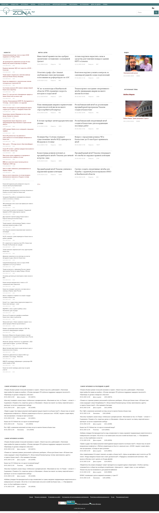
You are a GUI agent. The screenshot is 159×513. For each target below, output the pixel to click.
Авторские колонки (60, 4)
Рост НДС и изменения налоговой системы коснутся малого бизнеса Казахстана (29, 427)
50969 (138, 121)
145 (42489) (31, 407)
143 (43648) (30, 429)
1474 (14, 166)
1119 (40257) (108, 461)
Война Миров (129, 94)
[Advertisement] (79, 31)
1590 (14, 72)
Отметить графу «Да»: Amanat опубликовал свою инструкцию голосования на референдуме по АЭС (53, 75)
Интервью (24, 4)
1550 (14, 247)
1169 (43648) (106, 413)
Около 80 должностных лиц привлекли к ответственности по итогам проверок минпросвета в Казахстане (17, 137)
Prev (125, 62)
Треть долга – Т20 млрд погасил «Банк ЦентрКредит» (18, 144)
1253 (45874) (108, 397)
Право (105, 4)
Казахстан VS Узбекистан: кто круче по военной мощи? (21, 421)
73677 (98, 145)
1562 (14, 293)
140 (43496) (31, 459)
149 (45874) (31, 449)
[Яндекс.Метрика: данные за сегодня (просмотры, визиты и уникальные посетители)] (95, 504)
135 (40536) (31, 486)
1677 (13, 365)
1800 (14, 85)
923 (97, 177)
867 (97, 64)
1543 (13, 371)
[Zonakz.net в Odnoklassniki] (148, 9)
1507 (14, 312)
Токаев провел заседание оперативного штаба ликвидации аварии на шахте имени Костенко (92, 91)
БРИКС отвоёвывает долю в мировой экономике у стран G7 (99, 475)
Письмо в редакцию (41, 497)
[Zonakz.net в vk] (150, 9)
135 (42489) (31, 476)
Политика (4, 4)
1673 (14, 146)
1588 (14, 214)
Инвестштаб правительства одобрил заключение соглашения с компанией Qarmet (53, 58)
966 (60, 80)
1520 (14, 201)
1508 (14, 325)
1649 (14, 187)
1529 (14, 286)
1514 (14, 194)
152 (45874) (31, 397)
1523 (14, 78)
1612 (13, 141)
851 (60, 112)
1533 (14, 111)
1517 (14, 345)
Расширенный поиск (122, 497)
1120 (97, 78)
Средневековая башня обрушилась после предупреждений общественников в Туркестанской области (17, 122)
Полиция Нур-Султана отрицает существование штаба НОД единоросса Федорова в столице (54, 139)
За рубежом (84, 4)
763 (60, 64)
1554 (14, 352)
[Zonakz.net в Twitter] (138, 9)
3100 (60, 145)
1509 (14, 172)
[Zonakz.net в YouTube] (143, 9)
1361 (14, 240)
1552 (14, 253)
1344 (14, 266)
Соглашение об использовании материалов (75, 497)
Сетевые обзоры (44, 4)
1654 (14, 273)
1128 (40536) (108, 440)
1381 (14, 319)
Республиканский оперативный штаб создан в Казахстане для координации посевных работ (91, 123)
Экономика (73, 4)
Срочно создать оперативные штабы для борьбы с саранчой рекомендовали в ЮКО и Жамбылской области (93, 171)
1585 (14, 152)
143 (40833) (29, 424)
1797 (97, 158)
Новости (53, 64)
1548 (14, 179)
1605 (14, 332)
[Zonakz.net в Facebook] (140, 9)
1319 (14, 207)
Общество (14, 4)
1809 (60, 161)
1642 (14, 65)
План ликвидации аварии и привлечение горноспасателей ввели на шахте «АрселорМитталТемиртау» (54, 107)
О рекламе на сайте (54, 497)
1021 (60, 126)
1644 (14, 126)
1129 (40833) (105, 429)
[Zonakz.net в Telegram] (145, 9)
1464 (14, 339)
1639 (14, 159)
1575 (14, 59)
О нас (112, 497)
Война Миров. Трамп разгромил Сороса (135, 118)
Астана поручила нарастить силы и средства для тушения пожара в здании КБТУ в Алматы (92, 58)
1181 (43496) (108, 407)
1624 (14, 118)
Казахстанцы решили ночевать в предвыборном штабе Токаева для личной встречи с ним (55, 155)
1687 (13, 133)
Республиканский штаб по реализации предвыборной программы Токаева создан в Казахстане (91, 107)
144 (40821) (31, 418)
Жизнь (33, 4)
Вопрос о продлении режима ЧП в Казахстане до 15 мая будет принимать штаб (91, 139)
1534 (14, 306)
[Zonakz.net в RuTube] (153, 9)
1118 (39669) (108, 472)
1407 (13, 358)
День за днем (95, 4)
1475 (14, 260)
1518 (14, 279)
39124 (151, 78)
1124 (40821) (108, 451)
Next (151, 62)
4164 (60, 174)
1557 (14, 98)
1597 (14, 91)
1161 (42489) (108, 424)
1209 (60, 96)
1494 (14, 233)
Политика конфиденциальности (99, 497)
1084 (97, 96)
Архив (31, 497)
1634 (14, 105)
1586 (14, 299)
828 (97, 129)
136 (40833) (29, 465)
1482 (14, 220)
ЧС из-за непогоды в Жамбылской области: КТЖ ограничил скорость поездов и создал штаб (52, 91)
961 (97, 112)
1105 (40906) (106, 478)
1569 (14, 227)
